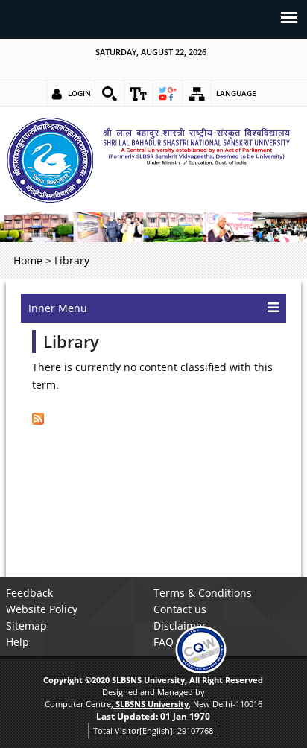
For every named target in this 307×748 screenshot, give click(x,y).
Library (71, 341)
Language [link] (236, 93)
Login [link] (79, 93)
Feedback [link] (29, 593)
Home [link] (27, 260)
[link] (109, 93)
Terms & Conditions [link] (203, 593)
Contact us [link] (180, 609)
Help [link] (17, 642)
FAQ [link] (164, 642)
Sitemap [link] (26, 625)
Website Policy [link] (41, 609)
